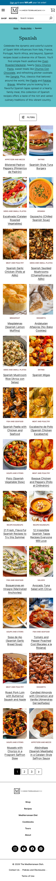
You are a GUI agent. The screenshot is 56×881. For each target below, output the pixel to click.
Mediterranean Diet (28, 815)
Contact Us (14, 870)
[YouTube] (23, 848)
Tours (28, 828)
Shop (4, 18)
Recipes (13, 18)
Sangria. (15, 76)
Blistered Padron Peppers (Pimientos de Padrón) (15, 168)
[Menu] (3, 10)
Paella (33, 80)
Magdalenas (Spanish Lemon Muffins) (15, 327)
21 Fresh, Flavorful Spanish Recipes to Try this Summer (14, 534)
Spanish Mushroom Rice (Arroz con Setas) (15, 379)
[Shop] (53, 10)
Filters (31, 117)
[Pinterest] (41, 848)
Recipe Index (26, 28)
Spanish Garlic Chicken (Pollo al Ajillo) (15, 272)
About (28, 835)
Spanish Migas (41, 375)
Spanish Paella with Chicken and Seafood (15, 430)
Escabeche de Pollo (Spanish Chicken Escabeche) (41, 430)
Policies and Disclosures (33, 870)
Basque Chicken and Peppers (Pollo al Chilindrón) (41, 482)
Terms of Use (28, 876)
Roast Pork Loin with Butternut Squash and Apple (15, 696)
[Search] (51, 18)
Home (15, 28)
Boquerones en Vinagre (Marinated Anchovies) (15, 589)
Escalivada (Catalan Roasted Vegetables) (15, 220)
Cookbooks (28, 822)
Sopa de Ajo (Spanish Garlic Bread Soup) (15, 641)
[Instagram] (15, 848)
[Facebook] (32, 848)
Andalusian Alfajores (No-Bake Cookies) (41, 327)
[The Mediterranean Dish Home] (28, 10)
